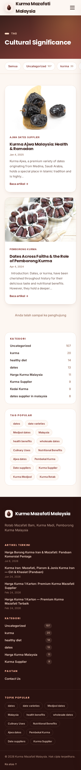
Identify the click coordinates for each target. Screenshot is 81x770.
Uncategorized (39, 66)
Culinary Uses (21, 450)
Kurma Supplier (40, 382)
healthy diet (40, 360)
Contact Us (12, 679)
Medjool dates (21, 432)
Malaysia (44, 432)
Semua (12, 66)
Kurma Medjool (22, 476)
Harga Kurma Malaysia (40, 375)
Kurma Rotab (47, 476)
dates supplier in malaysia (40, 396)
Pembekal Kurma (45, 459)
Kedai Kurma (40, 389)
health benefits (22, 441)
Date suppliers (22, 467)
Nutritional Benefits (50, 450)
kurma (66, 66)
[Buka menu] (72, 7)
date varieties (36, 423)
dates (40, 367)
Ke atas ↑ (11, 764)
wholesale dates (50, 441)
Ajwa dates (20, 459)
